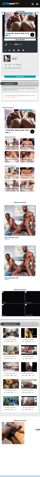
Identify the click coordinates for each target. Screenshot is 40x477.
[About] (5, 50)
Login (5, 97)
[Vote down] (11, 44)
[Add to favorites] (19, 50)
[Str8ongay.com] (11, 3)
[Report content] (23, 50)
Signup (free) (13, 97)
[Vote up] (6, 44)
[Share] (9, 50)
